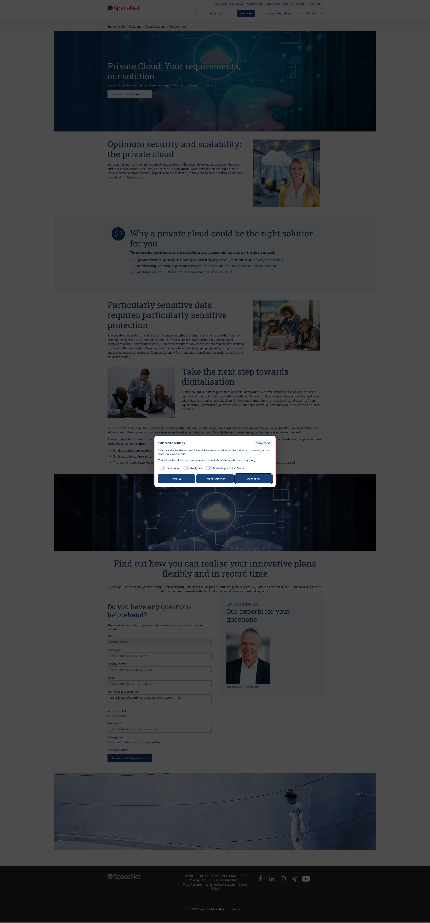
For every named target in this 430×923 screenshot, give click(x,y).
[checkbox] (168, 468)
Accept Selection (215, 479)
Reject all (176, 479)
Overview (264, 442)
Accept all (253, 479)
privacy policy (248, 460)
